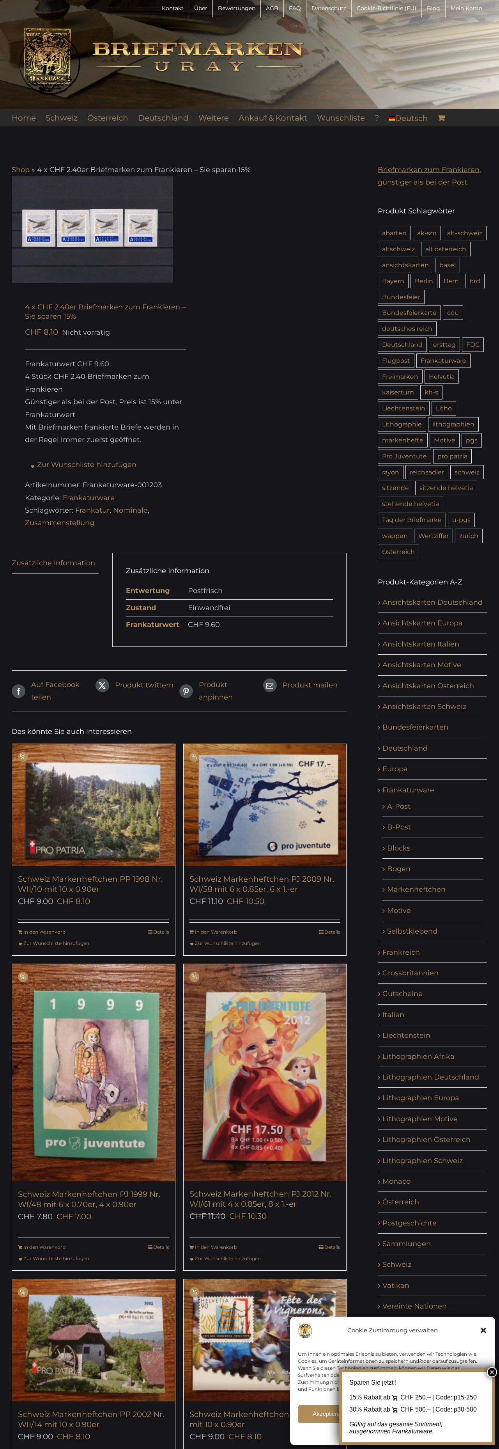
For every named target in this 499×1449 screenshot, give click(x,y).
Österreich (398, 552)
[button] (483, 1330)
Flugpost (396, 360)
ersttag (444, 344)
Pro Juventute (404, 456)
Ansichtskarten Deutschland (432, 602)
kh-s (431, 392)
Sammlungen (406, 1243)
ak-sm (427, 233)
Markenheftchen (416, 889)
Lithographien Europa (420, 1098)
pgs (472, 440)
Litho (444, 408)
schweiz (467, 472)
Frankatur (92, 510)
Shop (21, 169)
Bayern (393, 281)
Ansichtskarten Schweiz (424, 706)
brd (474, 281)
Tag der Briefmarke (412, 520)
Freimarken (400, 376)
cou (453, 312)
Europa (395, 769)
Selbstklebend (412, 931)
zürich (468, 536)
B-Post (399, 827)
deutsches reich (407, 328)
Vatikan (395, 1285)
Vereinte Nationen (414, 1306)
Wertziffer (433, 536)
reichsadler (427, 472)
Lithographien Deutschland (430, 1077)
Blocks (399, 848)
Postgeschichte (409, 1223)
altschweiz (398, 249)
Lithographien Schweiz (422, 1160)
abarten (394, 233)
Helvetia (442, 376)
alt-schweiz (464, 233)
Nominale (130, 510)
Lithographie (402, 424)
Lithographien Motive (420, 1119)
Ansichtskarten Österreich (428, 686)
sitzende (395, 488)
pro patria (452, 456)
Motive (444, 440)
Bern (451, 281)
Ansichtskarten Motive (421, 665)
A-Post (399, 806)
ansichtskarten (405, 265)
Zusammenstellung (59, 523)
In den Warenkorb (44, 932)
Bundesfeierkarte (409, 312)
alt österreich (445, 249)
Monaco (396, 1181)
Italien (393, 1014)
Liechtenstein (403, 408)
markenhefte (402, 440)
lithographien (453, 424)
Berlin (424, 281)
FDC (473, 344)
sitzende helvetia (446, 488)
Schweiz (396, 1264)
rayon (390, 472)
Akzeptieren (328, 1413)
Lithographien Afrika (418, 1056)
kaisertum (398, 392)
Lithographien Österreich (426, 1139)
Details (161, 932)
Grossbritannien (410, 973)
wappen (395, 536)
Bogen (399, 869)
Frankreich (401, 952)
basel (447, 265)
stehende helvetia (410, 504)
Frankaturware (89, 498)
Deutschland (402, 344)
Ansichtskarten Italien (420, 644)
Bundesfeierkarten (415, 727)
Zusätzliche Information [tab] (53, 563)
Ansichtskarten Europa (422, 623)
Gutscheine (402, 993)
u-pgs (461, 520)
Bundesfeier (401, 297)
